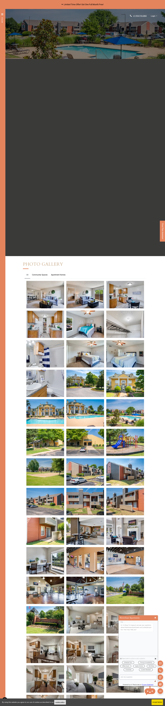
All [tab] (27, 275)
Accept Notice (157, 702)
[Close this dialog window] (155, 618)
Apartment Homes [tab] (58, 275)
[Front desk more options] (160, 691)
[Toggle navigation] (2, 17)
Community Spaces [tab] (39, 275)
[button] (82, 4)
